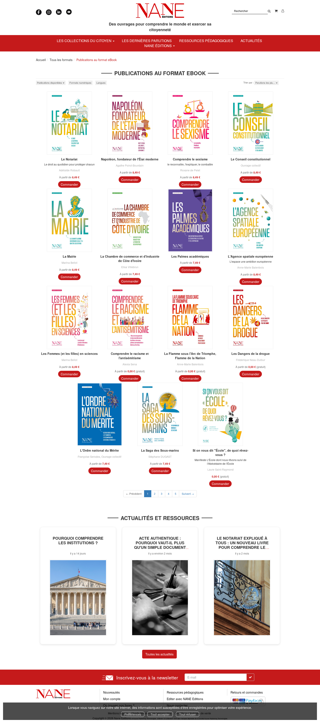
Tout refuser (187, 714)
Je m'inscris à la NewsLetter (120, 39)
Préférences (132, 714)
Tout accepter (160, 714)
